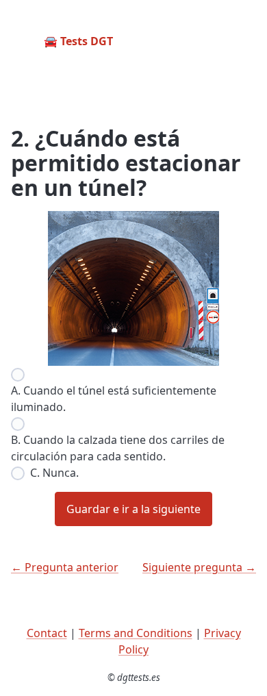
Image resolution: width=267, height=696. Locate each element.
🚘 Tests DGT (78, 41)
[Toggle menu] (245, 41)
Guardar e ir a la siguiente (133, 509)
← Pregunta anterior (64, 567)
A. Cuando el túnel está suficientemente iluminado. (113, 398)
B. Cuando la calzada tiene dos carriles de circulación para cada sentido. (118, 448)
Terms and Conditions (135, 633)
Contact (47, 633)
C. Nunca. (54, 472)
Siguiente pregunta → (199, 567)
